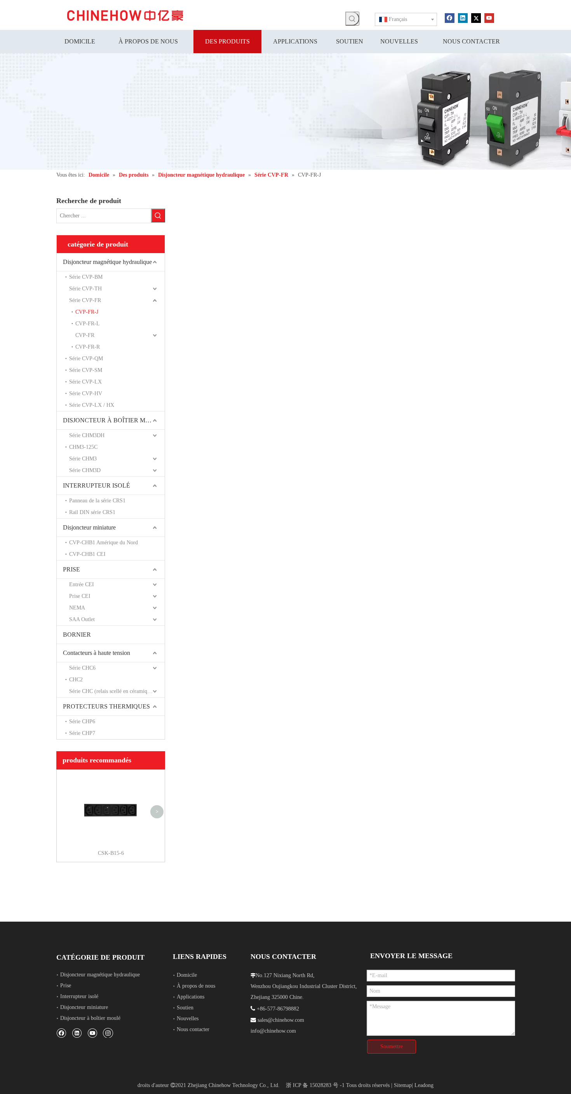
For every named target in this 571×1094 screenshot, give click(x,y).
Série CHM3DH (86, 435)
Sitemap (403, 1085)
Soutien (185, 1008)
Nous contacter (193, 1029)
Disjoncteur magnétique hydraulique (107, 262)
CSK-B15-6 (111, 853)
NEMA (77, 608)
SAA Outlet (82, 619)
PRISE (71, 569)
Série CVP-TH (85, 289)
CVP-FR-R (87, 347)
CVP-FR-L (87, 323)
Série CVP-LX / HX (91, 405)
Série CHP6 (82, 721)
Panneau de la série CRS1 (97, 501)
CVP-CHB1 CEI (87, 554)
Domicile (187, 975)
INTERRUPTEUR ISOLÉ (96, 485)
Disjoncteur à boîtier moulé (90, 1018)
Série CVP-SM (85, 370)
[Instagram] (108, 1033)
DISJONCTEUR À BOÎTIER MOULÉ (112, 420)
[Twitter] (476, 17)
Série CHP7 (82, 733)
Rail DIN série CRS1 (92, 512)
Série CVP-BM (86, 277)
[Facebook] (449, 17)
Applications (190, 997)
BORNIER (77, 634)
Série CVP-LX (85, 382)
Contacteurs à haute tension (96, 652)
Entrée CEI (81, 584)
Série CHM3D (85, 470)
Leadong (423, 1085)
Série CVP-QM (86, 358)
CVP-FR (84, 335)
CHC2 (76, 679)
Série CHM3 (83, 459)
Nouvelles (187, 1018)
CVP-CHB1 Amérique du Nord (103, 542)
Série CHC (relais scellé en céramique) (111, 691)
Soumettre (391, 1046)
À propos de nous (196, 986)
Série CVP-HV (85, 393)
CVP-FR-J (86, 312)
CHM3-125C (83, 447)
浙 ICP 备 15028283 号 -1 (315, 1085)
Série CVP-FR (85, 300)
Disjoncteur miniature (89, 527)
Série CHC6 (82, 668)
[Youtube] (489, 17)
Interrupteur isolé (79, 996)
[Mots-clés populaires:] (352, 19)
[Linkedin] (463, 17)
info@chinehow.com (273, 1031)
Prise (65, 985)
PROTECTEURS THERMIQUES (106, 706)
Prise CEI (80, 596)
